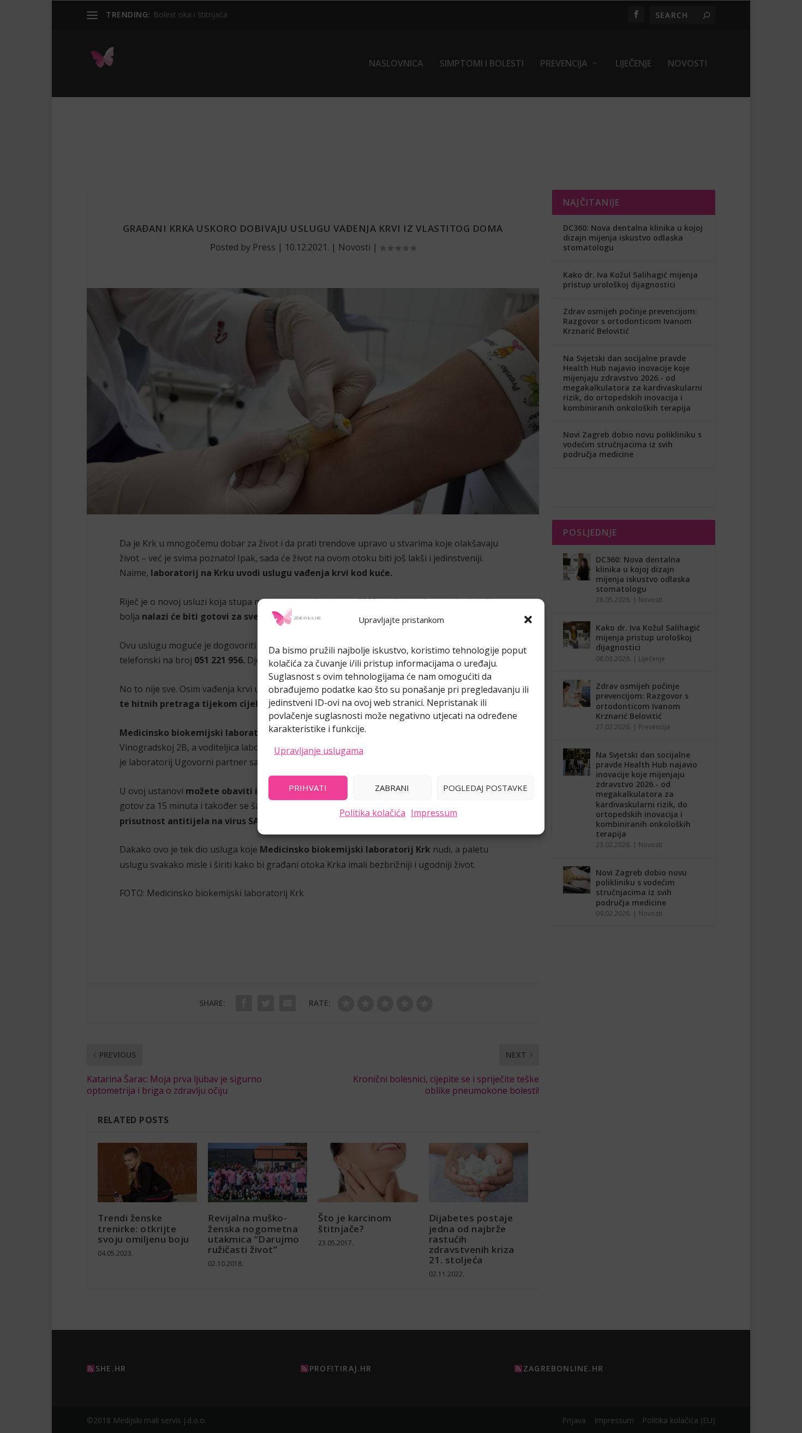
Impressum (434, 812)
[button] (528, 619)
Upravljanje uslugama (318, 751)
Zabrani (392, 787)
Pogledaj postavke (485, 787)
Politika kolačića (372, 812)
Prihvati (308, 787)
